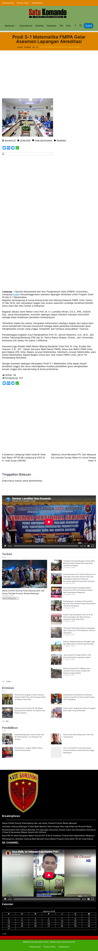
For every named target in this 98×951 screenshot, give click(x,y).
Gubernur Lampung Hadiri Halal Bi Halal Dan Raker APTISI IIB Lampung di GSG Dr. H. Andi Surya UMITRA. (24, 457)
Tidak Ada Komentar (43, 140)
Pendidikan (61, 140)
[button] (15, 25)
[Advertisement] (49, 70)
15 (75, 921)
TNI (61, 25)
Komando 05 (10, 140)
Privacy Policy (23, 3)
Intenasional (26, 25)
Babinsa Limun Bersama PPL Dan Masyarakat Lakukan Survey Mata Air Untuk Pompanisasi (73, 457)
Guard (88, 25)
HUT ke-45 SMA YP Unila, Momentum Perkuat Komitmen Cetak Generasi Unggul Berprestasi (78, 750)
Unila (16, 294)
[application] (49, 521)
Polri (68, 25)
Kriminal (39, 25)
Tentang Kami (8, 3)
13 (49, 921)
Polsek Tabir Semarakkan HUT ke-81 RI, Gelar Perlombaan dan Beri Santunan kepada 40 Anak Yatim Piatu (78, 617)
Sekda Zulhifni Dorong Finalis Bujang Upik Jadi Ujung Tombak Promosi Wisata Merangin (39, 823)
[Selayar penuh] (92, 546)
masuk (18, 480)
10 (9, 921)
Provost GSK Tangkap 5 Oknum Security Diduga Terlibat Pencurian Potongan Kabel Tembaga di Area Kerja (30, 697)
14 (62, 921)
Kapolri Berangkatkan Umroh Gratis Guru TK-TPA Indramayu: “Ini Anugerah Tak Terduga (29, 737)
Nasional (9, 25)
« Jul (4, 934)
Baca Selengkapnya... (10, 598)
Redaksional (37, 3)
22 (75, 923)
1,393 (8, 681)
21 (62, 923)
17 (9, 923)
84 (7, 721)
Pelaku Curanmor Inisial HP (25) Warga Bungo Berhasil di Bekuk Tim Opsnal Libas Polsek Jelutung (29, 710)
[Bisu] (88, 546)
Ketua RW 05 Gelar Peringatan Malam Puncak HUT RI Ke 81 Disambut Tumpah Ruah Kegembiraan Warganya (78, 590)
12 (35, 921)
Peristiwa (51, 25)
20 (49, 923)
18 (22, 923)
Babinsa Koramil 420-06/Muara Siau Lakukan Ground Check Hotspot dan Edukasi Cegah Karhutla (76, 670)
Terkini (7, 554)
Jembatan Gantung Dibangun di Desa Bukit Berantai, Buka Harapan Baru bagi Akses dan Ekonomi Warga (79, 563)
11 (22, 921)
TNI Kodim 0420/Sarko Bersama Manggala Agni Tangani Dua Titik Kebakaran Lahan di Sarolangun (79, 630)
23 (89, 923)
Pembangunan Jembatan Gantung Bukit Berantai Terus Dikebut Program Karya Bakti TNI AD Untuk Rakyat (79, 603)
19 (35, 923)
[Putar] (5, 546)
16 (89, 921)
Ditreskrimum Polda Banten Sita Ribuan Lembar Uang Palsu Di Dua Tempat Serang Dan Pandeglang (78, 697)
